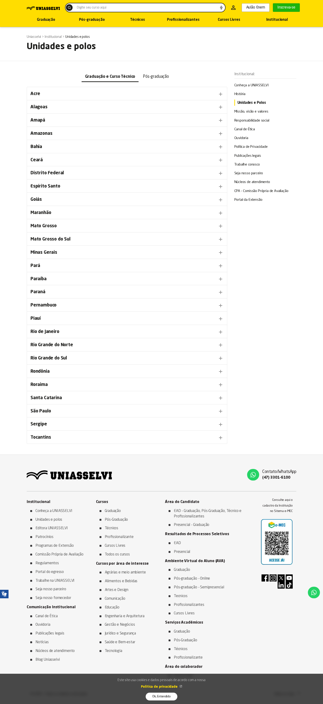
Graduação (46, 20)
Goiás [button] (127, 200)
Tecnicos (181, 596)
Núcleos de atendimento (252, 182)
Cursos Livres (229, 20)
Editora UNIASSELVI (51, 528)
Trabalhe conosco (247, 164)
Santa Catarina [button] (127, 398)
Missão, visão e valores (251, 112)
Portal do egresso (49, 572)
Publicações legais (247, 156)
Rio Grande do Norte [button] (127, 345)
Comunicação (115, 599)
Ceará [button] (127, 160)
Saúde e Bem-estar (120, 642)
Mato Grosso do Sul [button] (127, 239)
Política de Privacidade (251, 147)
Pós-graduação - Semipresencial (199, 587)
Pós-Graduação (116, 520)
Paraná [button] (127, 292)
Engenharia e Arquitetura (124, 616)
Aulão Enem (255, 7)
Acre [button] (127, 94)
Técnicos (137, 20)
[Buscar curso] (69, 7)
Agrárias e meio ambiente (125, 572)
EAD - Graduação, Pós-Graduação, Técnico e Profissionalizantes (207, 513)
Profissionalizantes (183, 20)
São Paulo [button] (127, 411)
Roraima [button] (127, 385)
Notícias (42, 642)
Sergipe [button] (127, 424)
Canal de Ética (244, 129)
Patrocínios (44, 537)
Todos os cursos (117, 554)
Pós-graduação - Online (192, 579)
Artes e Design (117, 590)
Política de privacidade (160, 686)
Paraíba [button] (127, 279)
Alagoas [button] (127, 107)
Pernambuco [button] (127, 305)
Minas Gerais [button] (127, 252)
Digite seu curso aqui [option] (91, 7)
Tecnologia (113, 651)
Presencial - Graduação (191, 525)
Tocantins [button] (127, 438)
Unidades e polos (48, 520)
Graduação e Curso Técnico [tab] (110, 77)
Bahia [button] (127, 147)
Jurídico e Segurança (120, 633)
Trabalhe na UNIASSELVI (54, 581)
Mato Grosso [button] (127, 226)
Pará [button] (127, 266)
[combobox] (145, 7)
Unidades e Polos (251, 103)
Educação (112, 607)
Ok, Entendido (161, 696)
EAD (177, 543)
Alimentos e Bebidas (121, 581)
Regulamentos (47, 563)
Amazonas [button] (127, 133)
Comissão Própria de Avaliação (59, 554)
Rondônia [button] (127, 371)
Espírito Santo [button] (127, 186)
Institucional (277, 20)
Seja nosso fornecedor (53, 598)
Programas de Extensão (54, 546)
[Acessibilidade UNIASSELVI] (4, 594)
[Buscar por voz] (221, 7)
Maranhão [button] (127, 213)
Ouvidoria (241, 138)
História (240, 94)
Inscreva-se (286, 7)
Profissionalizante (119, 537)
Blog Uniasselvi (47, 660)
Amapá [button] (127, 120)
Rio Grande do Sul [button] (127, 358)
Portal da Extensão (248, 200)
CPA (261, 191)
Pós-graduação (92, 20)
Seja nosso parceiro (248, 173)
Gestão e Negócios (120, 625)
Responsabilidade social (251, 120)
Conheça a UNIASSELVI (251, 85)
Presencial (182, 552)
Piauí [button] (127, 319)
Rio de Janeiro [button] (127, 332)
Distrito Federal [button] (127, 173)
